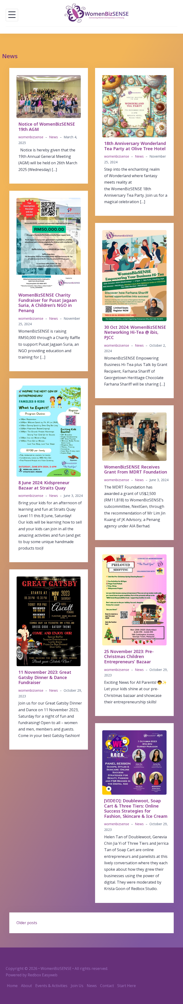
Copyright (15, 968)
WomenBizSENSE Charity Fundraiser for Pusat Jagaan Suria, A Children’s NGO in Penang (47, 302)
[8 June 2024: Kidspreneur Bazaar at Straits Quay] (48, 430)
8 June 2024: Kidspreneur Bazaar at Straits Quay (43, 485)
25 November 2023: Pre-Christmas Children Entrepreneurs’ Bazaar (129, 656)
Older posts (26, 922)
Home (12, 985)
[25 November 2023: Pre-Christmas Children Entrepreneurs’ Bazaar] (134, 599)
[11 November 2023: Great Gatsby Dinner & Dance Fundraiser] (48, 620)
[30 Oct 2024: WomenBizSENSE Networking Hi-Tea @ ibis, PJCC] (134, 275)
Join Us (77, 985)
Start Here (126, 985)
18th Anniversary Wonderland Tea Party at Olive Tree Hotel (135, 145)
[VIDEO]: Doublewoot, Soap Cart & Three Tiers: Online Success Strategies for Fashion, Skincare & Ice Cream (136, 808)
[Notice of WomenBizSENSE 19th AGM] (48, 96)
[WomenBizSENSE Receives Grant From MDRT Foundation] (134, 436)
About (26, 985)
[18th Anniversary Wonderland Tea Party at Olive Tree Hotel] (134, 105)
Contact (107, 985)
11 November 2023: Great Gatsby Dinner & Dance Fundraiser (44, 677)
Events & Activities (51, 985)
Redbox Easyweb (42, 975)
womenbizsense (30, 137)
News (53, 137)
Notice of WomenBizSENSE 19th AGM (46, 126)
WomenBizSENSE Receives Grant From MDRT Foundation (135, 469)
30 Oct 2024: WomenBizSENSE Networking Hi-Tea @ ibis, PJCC (135, 332)
